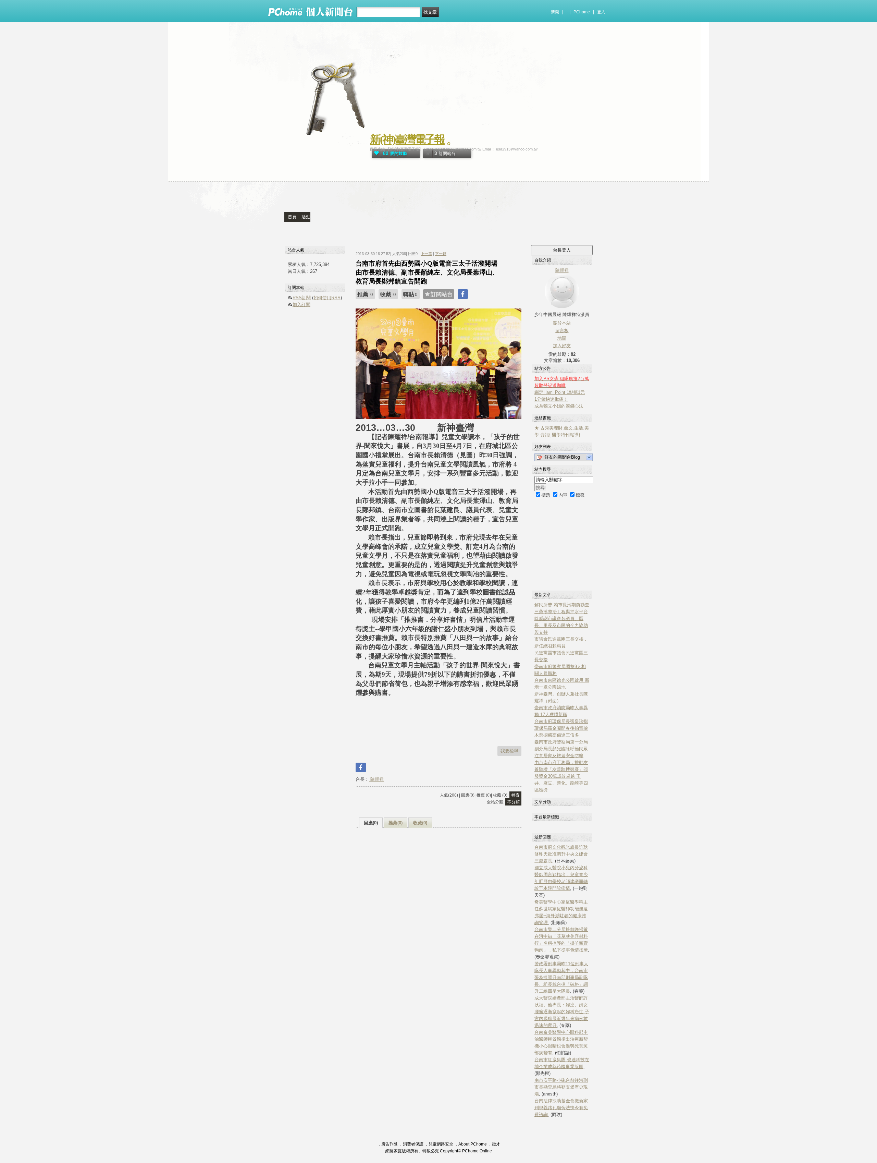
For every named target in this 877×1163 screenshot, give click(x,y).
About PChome (472, 1144)
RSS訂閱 (302, 297)
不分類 (513, 802)
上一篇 (426, 254)
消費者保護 (413, 1144)
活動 (305, 216)
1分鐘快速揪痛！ (551, 399)
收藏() (420, 822)
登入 (601, 12)
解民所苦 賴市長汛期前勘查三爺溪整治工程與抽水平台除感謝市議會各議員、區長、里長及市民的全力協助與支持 (561, 618)
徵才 (496, 1144)
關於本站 (562, 323)
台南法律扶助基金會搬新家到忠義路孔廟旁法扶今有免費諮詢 (561, 1107)
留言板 (562, 330)
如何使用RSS (327, 297)
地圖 (561, 338)
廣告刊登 (389, 1144)
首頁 (292, 216)
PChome (581, 12)
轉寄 (515, 795)
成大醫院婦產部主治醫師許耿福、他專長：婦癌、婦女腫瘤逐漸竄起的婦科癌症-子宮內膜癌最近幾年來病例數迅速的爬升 (561, 1011)
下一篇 (440, 254)
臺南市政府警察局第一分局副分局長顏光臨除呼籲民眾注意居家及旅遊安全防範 (561, 748)
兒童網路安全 (441, 1144)
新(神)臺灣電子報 (407, 139)
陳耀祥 (376, 779)
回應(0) (371, 822)
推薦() (395, 822)
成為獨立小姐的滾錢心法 (558, 406)
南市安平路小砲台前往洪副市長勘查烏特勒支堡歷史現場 (561, 1087)
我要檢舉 (509, 750)
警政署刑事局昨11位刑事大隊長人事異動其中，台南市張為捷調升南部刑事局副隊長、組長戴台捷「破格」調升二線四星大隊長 (561, 977)
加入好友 (562, 345)
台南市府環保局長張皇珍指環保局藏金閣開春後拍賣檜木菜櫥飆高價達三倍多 (561, 728)
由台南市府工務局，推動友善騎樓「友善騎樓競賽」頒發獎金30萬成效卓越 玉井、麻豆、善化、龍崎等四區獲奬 (561, 776)
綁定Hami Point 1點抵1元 (559, 392)
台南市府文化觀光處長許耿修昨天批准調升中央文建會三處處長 (561, 854)
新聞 (555, 12)
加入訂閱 (301, 304)
